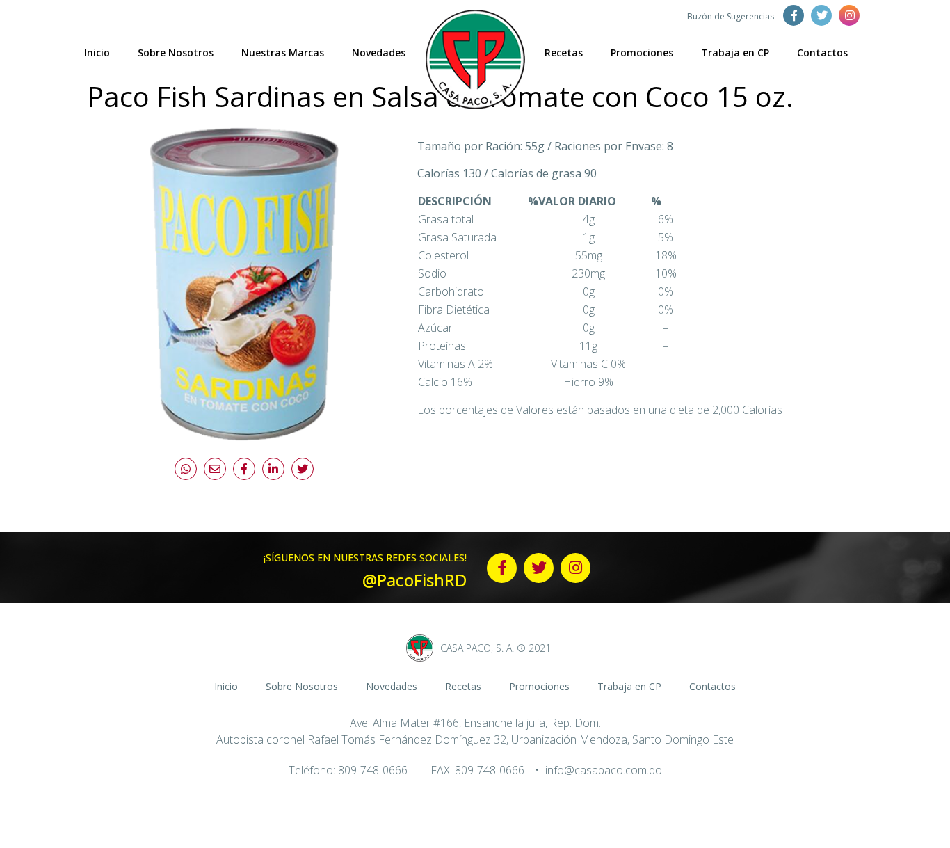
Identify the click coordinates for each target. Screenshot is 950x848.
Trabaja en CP (735, 52)
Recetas (564, 52)
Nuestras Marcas (282, 52)
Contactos (822, 52)
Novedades (378, 52)
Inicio (97, 52)
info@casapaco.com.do (603, 770)
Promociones (642, 52)
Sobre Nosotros (176, 52)
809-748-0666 (373, 770)
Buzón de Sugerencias (730, 16)
